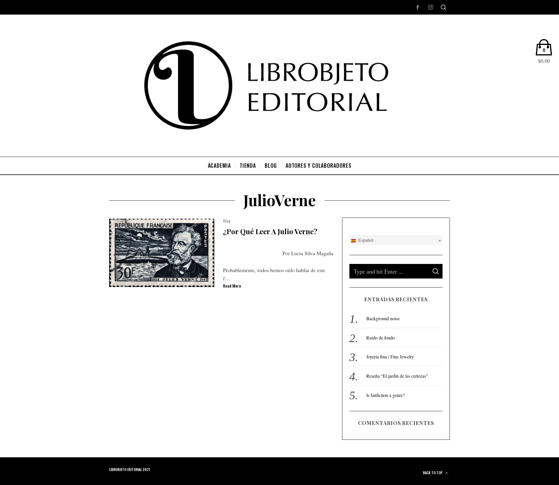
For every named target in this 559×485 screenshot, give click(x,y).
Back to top (433, 472)
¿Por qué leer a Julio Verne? (270, 231)
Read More (232, 286)
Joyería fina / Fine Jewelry (390, 356)
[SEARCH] (435, 271)
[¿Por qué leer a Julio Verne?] (161, 253)
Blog (227, 221)
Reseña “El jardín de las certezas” (397, 376)
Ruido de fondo (380, 338)
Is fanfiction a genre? (385, 395)
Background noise (383, 318)
